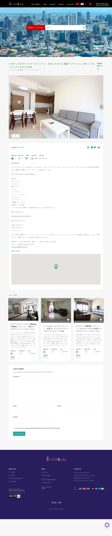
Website (15, 417)
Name (15, 406)
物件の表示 (23, 316)
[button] (56, 266)
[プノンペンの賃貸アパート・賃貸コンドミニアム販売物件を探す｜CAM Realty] (16, 3)
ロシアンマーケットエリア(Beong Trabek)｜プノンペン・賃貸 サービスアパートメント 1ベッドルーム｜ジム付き (23, 326)
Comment (16, 376)
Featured (60, 4)
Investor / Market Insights (48, 479)
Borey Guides (46, 482)
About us (45, 472)
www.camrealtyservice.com (19, 247)
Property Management (16, 478)
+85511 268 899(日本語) (102, 5)
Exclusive (52, 4)
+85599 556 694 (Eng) (101, 3)
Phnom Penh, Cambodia (17, 489)
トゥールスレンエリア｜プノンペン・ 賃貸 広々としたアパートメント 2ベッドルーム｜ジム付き (56, 328)
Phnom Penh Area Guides (46, 487)
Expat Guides (46, 475)
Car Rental (13, 481)
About (45, 4)
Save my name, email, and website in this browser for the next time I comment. (37, 428)
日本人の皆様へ (36, 4)
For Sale (12, 475)
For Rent (12, 472)
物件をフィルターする (36, 27)
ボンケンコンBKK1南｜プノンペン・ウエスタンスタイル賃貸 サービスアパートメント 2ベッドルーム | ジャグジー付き (88, 328)
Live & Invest (70, 4)
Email (59, 406)
